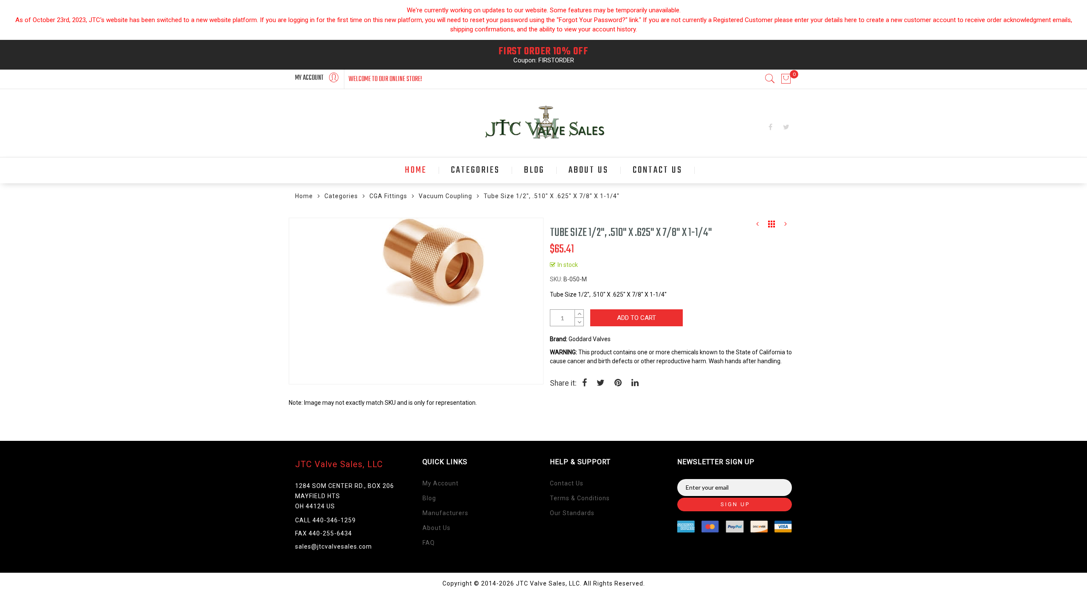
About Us (436, 527)
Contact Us (566, 483)
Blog (429, 498)
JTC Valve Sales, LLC (339, 464)
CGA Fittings (388, 196)
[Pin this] (618, 383)
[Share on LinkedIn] (635, 383)
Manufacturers (445, 513)
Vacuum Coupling (445, 196)
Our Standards (572, 513)
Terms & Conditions (580, 498)
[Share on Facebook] (584, 383)
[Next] (785, 226)
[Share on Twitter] (601, 383)
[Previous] (757, 226)
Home (304, 196)
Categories (341, 196)
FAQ (428, 542)
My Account (440, 483)
